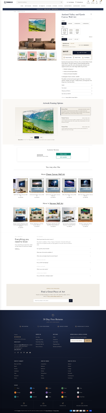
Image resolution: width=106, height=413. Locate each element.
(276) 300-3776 (17, 349)
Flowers (15, 368)
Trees (15, 373)
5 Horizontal (77, 23)
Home (22, 6)
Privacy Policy (56, 410)
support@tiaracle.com (23, 345)
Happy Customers (39, 339)
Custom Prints (68, 6)
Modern (69, 366)
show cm (90, 36)
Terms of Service (39, 346)
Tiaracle (18, 410)
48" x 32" (76, 39)
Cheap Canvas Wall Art (55, 174)
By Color (49, 6)
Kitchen (42, 371)
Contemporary (71, 375)
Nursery (42, 378)
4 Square (70, 23)
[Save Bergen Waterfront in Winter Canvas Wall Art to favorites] (42, 209)
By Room (55, 6)
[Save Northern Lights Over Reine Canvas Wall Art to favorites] (91, 209)
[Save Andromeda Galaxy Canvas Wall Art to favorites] (42, 180)
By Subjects (42, 6)
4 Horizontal (86, 23)
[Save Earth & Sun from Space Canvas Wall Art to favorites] (59, 180)
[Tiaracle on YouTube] (30, 352)
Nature (15, 378)
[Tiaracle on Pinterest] (24, 352)
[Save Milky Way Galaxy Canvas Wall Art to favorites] (75, 180)
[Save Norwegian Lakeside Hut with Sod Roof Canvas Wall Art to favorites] (59, 209)
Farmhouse (70, 378)
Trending (35, 6)
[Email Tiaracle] (15, 352)
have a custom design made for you (54, 296)
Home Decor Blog (39, 342)
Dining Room (43, 373)
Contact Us (55, 339)
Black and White (17, 364)
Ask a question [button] (63, 157)
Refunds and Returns (57, 346)
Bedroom (43, 366)
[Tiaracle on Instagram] (21, 352)
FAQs (54, 337)
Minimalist (70, 373)
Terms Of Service (49, 410)
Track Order (55, 342)
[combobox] (38, 2)
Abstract (69, 364)
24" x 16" (64, 39)
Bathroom (43, 368)
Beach (15, 366)
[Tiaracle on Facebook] (18, 352)
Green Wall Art (74, 97)
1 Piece (64, 23)
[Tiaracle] (8, 2)
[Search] (61, 2)
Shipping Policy (56, 344)
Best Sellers (28, 6)
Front (31, 137)
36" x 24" (70, 39)
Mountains (16, 375)
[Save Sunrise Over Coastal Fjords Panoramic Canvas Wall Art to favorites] (75, 209)
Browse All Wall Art (40, 344)
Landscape (16, 371)
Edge (41, 137)
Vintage (69, 368)
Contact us (17, 248)
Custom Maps (76, 6)
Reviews (83, 6)
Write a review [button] (63, 154)
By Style (61, 6)
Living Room (43, 364)
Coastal (69, 371)
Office (42, 375)
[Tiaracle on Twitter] (27, 352)
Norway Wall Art (21, 11)
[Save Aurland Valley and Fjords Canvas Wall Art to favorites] (91, 14)
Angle (36, 137)
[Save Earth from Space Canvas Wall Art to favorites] (26, 180)
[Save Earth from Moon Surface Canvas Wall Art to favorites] (91, 180)
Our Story (38, 337)
